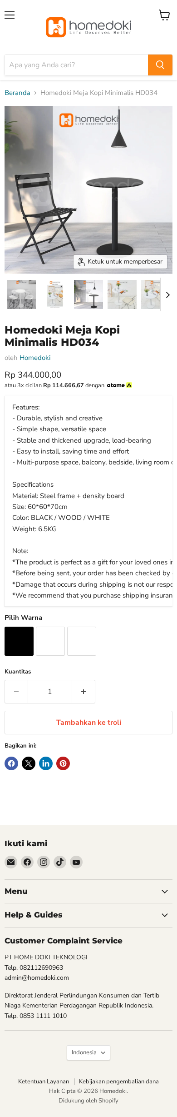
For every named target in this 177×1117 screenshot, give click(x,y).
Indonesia (84, 1052)
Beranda (17, 93)
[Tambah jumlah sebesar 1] (83, 691)
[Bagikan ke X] (28, 763)
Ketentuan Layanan (43, 1081)
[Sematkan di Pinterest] (63, 763)
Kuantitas (18, 671)
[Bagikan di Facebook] (11, 763)
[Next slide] (167, 294)
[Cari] (160, 65)
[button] (21, 294)
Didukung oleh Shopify (88, 1101)
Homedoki (35, 357)
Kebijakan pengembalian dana (119, 1081)
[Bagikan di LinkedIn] (46, 763)
